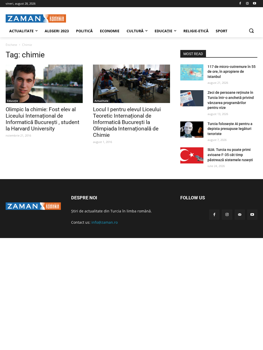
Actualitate (101, 100)
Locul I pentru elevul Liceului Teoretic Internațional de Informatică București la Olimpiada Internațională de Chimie (127, 122)
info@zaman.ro (104, 222)
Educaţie (12, 100)
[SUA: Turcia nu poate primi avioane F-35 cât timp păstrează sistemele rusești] (191, 155)
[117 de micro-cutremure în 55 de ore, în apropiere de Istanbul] (191, 72)
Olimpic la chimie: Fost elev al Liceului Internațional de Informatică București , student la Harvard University (42, 119)
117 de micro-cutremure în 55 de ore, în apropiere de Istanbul (232, 72)
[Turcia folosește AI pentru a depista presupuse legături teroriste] (191, 129)
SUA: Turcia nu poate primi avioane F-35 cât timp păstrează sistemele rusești (230, 155)
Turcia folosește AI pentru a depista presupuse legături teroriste (230, 129)
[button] (251, 31)
